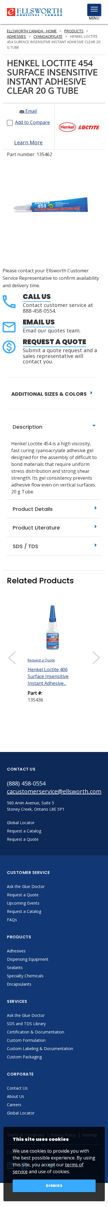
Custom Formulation (26, 1040)
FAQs (12, 919)
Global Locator (21, 1113)
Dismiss (54, 1185)
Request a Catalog (24, 911)
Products (74, 31)
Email (30, 111)
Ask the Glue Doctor (26, 886)
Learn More (28, 142)
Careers (14, 1104)
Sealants (15, 967)
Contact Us (17, 1088)
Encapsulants (19, 984)
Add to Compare (32, 122)
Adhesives (16, 36)
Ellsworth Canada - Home (32, 31)
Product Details (32, 509)
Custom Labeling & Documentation (40, 1048)
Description (26, 426)
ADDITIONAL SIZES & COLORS (49, 393)
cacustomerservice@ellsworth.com (54, 791)
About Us (15, 1096)
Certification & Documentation (35, 1032)
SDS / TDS (24, 546)
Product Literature (35, 527)
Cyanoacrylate (47, 36)
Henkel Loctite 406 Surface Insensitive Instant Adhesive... (48, 676)
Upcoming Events (23, 903)
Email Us (39, 322)
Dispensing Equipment (27, 959)
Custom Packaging (24, 1057)
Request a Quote (54, 341)
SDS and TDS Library (26, 1023)
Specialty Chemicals (25, 975)
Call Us (37, 296)
